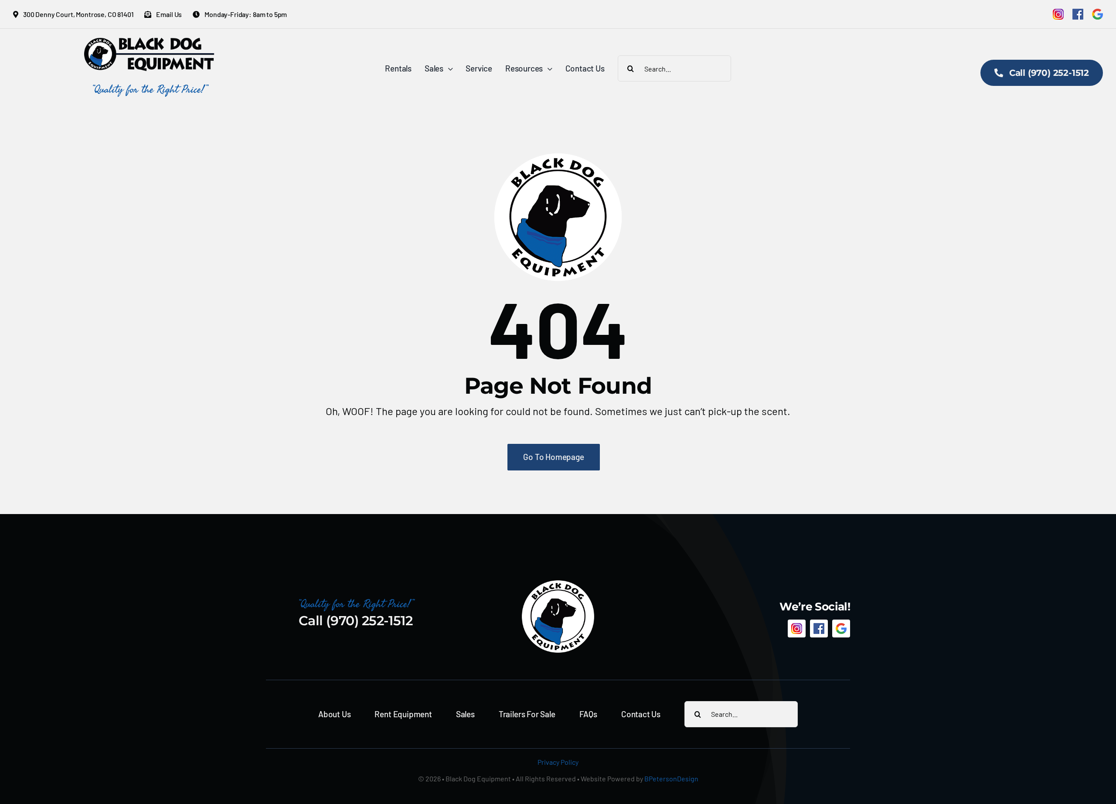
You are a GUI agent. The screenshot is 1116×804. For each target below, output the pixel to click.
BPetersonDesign (671, 778)
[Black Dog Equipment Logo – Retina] (149, 42)
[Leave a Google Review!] (1097, 14)
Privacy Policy (558, 762)
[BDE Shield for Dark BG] (558, 584)
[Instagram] (1058, 14)
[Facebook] (1077, 14)
